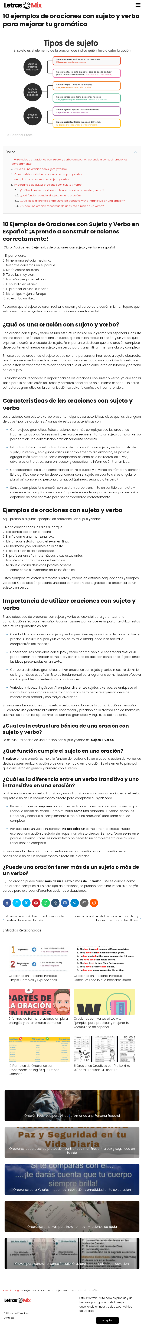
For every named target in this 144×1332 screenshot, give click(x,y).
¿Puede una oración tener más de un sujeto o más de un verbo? (62, 206)
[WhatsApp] (45, 903)
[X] (26, 903)
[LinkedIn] (65, 903)
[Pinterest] (36, 903)
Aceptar (107, 1320)
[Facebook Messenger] (16, 903)
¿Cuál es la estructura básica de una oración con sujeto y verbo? (61, 190)
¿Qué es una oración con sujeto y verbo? (40, 169)
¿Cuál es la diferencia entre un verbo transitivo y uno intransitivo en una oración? (72, 201)
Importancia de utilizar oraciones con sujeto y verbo (48, 184)
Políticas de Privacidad (17, 1313)
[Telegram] (74, 903)
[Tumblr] (55, 903)
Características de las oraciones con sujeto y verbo (48, 174)
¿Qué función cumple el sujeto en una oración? (50, 195)
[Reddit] (94, 903)
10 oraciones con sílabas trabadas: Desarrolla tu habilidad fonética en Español (36, 918)
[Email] (84, 903)
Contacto (9, 1317)
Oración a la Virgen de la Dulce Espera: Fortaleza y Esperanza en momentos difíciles (106, 918)
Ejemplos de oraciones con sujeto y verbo (41, 179)
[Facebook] (7, 903)
